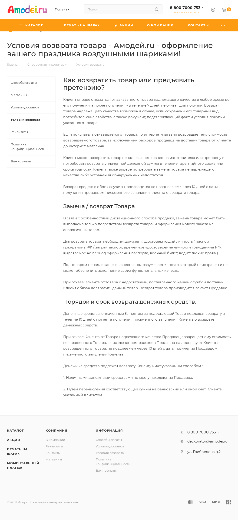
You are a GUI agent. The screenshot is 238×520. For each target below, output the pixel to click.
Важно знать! (106, 470)
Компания (56, 430)
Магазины (54, 459)
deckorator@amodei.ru (207, 441)
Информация (109, 430)
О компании (55, 440)
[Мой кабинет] (213, 10)
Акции (13, 440)
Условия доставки (110, 446)
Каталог (15, 430)
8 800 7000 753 (185, 8)
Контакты (53, 453)
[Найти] (156, 9)
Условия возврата (110, 453)
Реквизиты (54, 446)
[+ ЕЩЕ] (223, 25)
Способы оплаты (109, 440)
